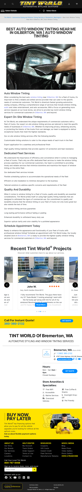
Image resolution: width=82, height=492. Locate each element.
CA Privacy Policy (33, 484)
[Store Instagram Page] (76, 359)
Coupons (44, 446)
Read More (41, 305)
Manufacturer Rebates (49, 456)
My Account (27, 446)
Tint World (7, 17)
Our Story (8, 446)
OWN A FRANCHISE (70, 456)
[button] (5, 4)
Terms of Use (27, 453)
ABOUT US (8, 443)
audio (6, 107)
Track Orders (27, 448)
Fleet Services (46, 453)
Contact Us (27, 456)
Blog (63, 446)
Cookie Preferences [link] (12, 486)
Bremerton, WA (24, 236)
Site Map (56, 487)
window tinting (36, 97)
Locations (8, 456)
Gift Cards (45, 448)
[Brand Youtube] (79, 359)
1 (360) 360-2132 (64, 353)
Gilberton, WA (52, 97)
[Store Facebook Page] (74, 359)
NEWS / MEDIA (68, 443)
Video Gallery (67, 451)
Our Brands (8, 448)
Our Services (9, 451)
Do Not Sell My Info (59, 484)
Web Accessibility (33, 487)
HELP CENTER (28, 443)
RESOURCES (46, 443)
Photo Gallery (67, 453)
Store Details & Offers (65, 359)
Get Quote (66, 321)
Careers (7, 453)
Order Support (28, 451)
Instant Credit (46, 451)
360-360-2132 (14, 323)
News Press (66, 448)
